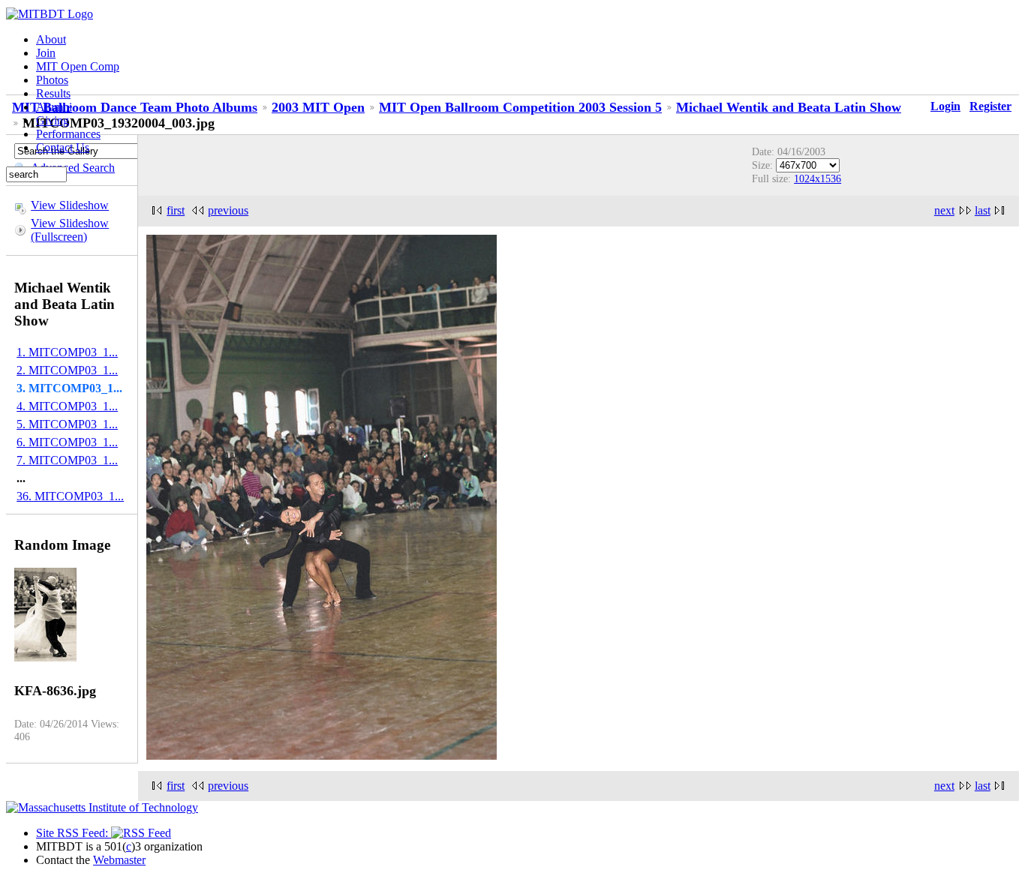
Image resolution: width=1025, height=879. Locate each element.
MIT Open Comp (77, 66)
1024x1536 (817, 178)
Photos (52, 80)
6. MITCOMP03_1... (67, 442)
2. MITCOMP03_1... (67, 370)
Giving (52, 120)
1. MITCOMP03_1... (67, 352)
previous (228, 210)
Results (53, 93)
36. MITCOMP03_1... (70, 496)
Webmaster (119, 860)
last (982, 210)
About (51, 39)
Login (945, 106)
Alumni (54, 106)
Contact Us (62, 147)
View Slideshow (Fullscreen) (70, 230)
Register (990, 106)
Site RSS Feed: (73, 832)
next (944, 210)
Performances (68, 134)
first (176, 210)
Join (46, 52)
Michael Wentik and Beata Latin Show (788, 107)
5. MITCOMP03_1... (67, 424)
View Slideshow (70, 205)
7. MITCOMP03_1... (67, 460)
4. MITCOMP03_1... (67, 406)
